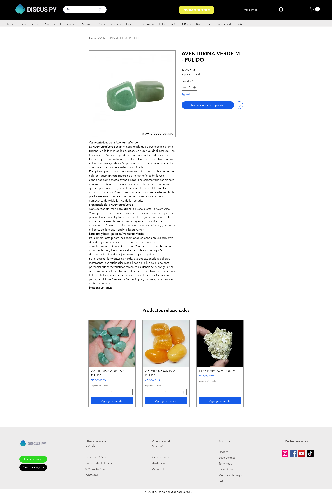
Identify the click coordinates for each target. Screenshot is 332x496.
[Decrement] (184, 87)
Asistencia (158, 463)
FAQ (221, 481)
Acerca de (158, 469)
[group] (166, 364)
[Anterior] (83, 363)
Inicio (92, 38)
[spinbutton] (189, 87)
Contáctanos (160, 457)
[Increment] (195, 87)
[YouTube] (301, 453)
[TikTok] (310, 453)
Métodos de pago (230, 475)
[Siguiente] (249, 363)
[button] (315, 9)
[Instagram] (285, 453)
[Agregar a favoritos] (239, 105)
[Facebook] (293, 453)
